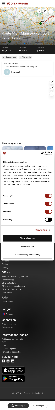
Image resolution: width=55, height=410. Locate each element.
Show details (41, 230)
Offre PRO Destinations (11, 289)
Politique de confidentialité (12, 339)
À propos (5, 261)
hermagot (15, 72)
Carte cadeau (7, 292)
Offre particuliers (9, 283)
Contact (5, 264)
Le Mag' (5, 267)
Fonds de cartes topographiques (15, 276)
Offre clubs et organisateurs (13, 286)
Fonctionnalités (8, 280)
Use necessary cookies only (27, 255)
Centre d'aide (7, 301)
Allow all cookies (27, 238)
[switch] (48, 204)
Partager (40, 406)
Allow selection (27, 246)
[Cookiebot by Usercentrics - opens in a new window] (41, 153)
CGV (4, 342)
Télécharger (20, 406)
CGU (4, 345)
